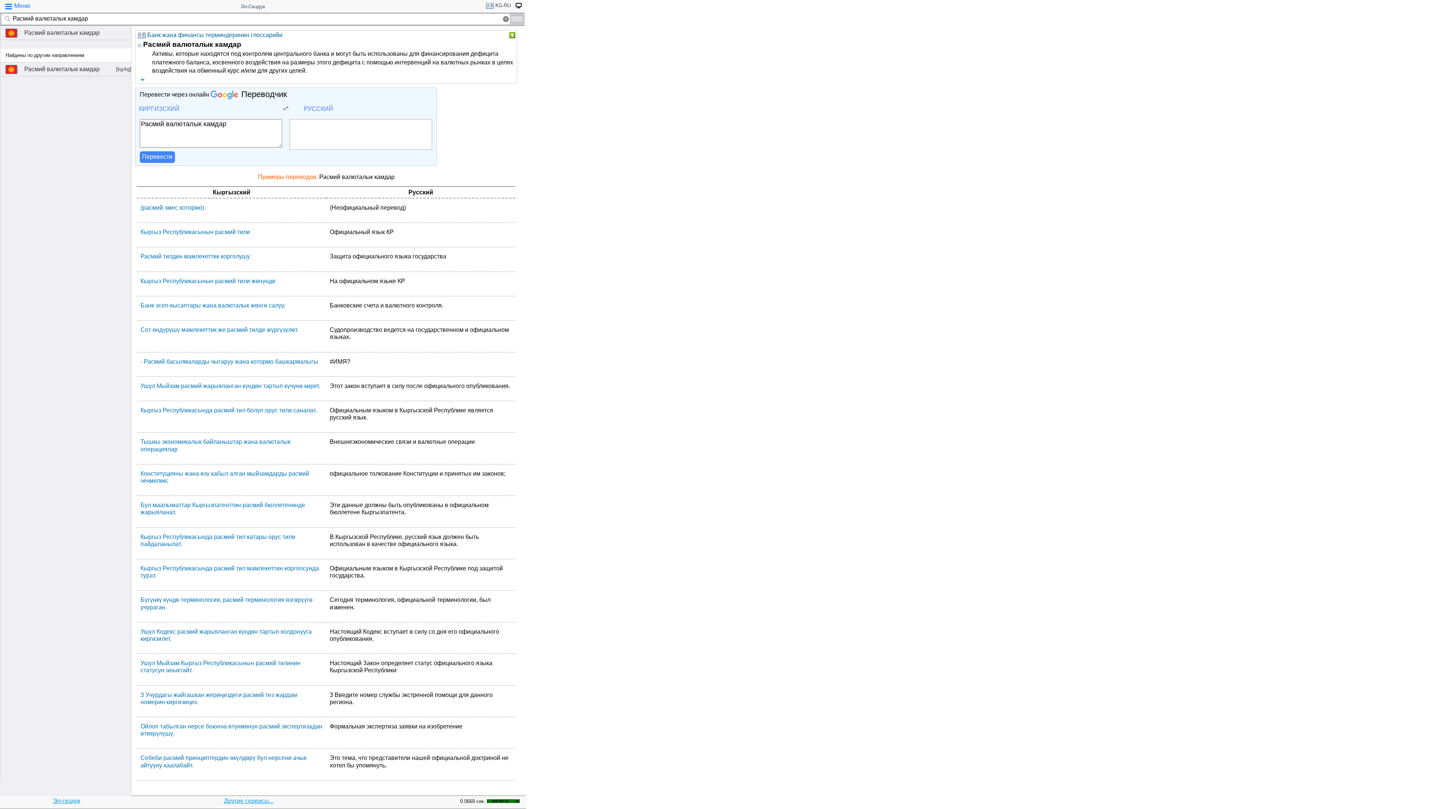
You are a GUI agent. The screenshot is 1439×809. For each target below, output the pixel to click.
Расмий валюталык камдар (62, 33)
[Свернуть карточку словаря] (511, 35)
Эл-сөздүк (66, 801)
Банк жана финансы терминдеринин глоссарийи (215, 35)
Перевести (157, 157)
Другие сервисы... (249, 801)
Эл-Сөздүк (253, 6)
